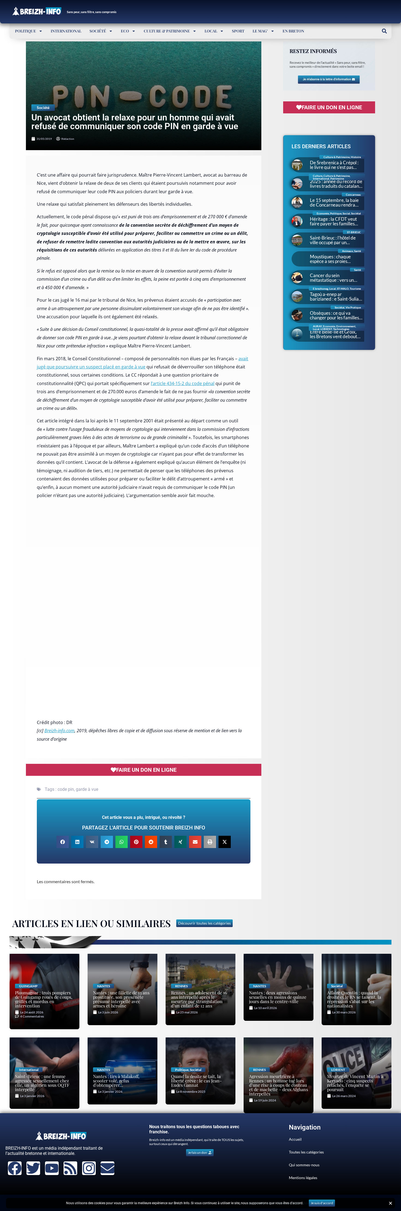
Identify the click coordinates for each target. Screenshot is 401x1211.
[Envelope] (107, 1168)
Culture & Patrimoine (167, 31)
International (66, 31)
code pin (66, 789)
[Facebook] (15, 1168)
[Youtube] (52, 1168)
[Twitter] (33, 1168)
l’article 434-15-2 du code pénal (182, 383)
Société (97, 31)
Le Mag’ (260, 31)
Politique (25, 31)
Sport (238, 31)
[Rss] (70, 1168)
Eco (125, 31)
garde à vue (87, 789)
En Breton (293, 31)
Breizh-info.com (59, 731)
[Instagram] (89, 1168)
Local (211, 31)
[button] (384, 30)
